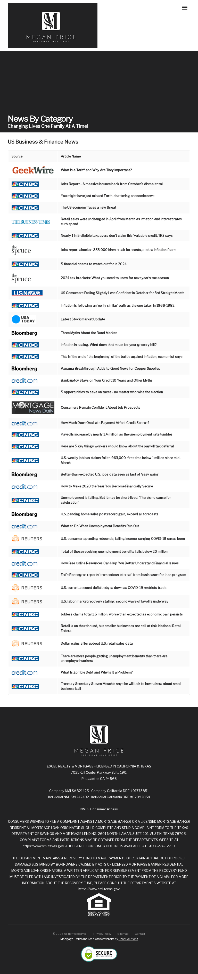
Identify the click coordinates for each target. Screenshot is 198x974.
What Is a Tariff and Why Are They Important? (96, 170)
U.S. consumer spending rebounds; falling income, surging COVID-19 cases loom (123, 539)
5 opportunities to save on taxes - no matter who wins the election (112, 392)
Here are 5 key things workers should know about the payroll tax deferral (117, 446)
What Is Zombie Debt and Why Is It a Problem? (97, 672)
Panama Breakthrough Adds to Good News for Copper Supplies (110, 368)
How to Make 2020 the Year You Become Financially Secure (107, 486)
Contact (140, 934)
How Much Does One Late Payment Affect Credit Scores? (105, 423)
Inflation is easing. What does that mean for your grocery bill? (108, 345)
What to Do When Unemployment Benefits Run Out (100, 526)
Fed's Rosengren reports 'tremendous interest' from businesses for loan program (123, 575)
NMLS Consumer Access (99, 809)
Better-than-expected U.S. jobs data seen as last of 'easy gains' (110, 474)
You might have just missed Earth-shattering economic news (107, 196)
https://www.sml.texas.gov (43, 846)
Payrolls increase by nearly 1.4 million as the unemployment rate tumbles (116, 434)
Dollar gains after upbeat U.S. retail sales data (97, 643)
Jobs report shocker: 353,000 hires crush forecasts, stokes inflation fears (118, 250)
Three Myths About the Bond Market (89, 333)
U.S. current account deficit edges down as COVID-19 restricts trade (113, 588)
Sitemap (123, 934)
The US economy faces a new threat (88, 207)
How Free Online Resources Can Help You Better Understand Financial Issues (120, 563)
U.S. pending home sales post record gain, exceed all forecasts (109, 514)
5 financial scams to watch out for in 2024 (94, 264)
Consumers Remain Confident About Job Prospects (100, 407)
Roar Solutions (128, 939)
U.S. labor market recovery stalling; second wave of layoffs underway (114, 601)
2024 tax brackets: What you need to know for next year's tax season (115, 278)
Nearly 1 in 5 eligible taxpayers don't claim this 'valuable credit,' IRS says (117, 235)
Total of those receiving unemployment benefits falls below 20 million (114, 551)
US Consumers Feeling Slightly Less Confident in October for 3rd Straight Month (122, 293)
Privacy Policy (102, 934)
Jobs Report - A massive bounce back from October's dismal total (112, 184)
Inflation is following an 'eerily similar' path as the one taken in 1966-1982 (118, 305)
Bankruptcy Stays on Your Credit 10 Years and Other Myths (107, 380)
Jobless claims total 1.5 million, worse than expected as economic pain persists (122, 614)
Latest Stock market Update (83, 319)
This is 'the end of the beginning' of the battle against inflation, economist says (122, 357)
